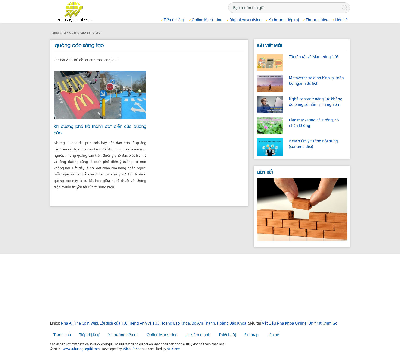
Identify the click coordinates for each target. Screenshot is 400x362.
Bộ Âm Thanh (203, 323)
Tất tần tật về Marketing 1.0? (313, 56)
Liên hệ (341, 19)
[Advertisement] (189, 288)
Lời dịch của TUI (113, 323)
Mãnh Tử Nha (131, 349)
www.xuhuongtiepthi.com (81, 349)
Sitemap (251, 334)
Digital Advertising (245, 19)
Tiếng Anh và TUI (144, 323)
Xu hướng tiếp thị (283, 19)
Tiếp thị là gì (174, 19)
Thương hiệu (316, 19)
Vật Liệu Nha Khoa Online (284, 323)
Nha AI (66, 323)
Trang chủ (62, 334)
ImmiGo (330, 323)
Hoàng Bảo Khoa (231, 323)
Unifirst (315, 323)
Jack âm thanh (198, 334)
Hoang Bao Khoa (175, 323)
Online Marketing (206, 19)
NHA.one (173, 349)
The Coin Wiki (86, 323)
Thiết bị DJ (227, 334)
